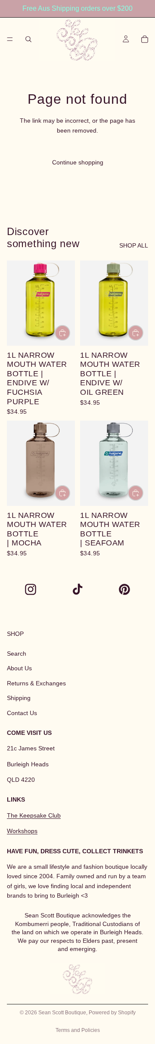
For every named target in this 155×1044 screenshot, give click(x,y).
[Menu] (10, 39)
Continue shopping (77, 162)
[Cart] (144, 39)
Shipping (19, 697)
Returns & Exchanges (36, 683)
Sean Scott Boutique (62, 1013)
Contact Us (22, 712)
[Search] (28, 39)
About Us (19, 668)
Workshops (22, 830)
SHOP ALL (133, 245)
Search (16, 653)
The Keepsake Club (34, 815)
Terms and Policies (78, 1030)
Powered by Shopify (112, 1013)
